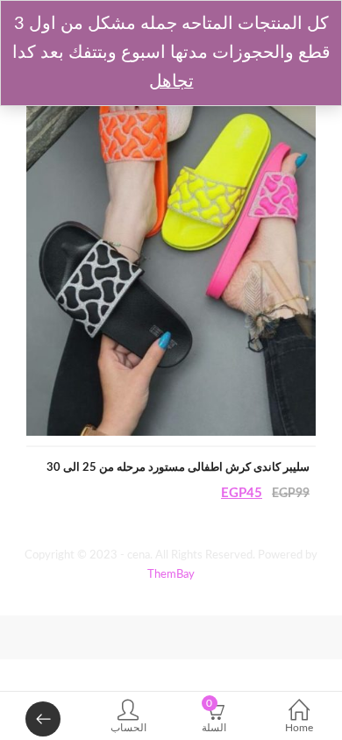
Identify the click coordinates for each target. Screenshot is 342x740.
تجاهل (171, 81)
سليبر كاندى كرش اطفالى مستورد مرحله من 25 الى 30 (178, 467)
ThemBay (171, 574)
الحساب (128, 727)
